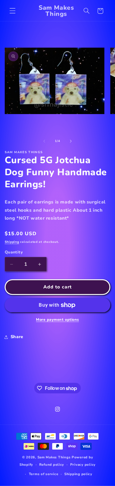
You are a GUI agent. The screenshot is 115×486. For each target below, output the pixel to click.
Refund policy (51, 464)
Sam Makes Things (54, 457)
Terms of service (43, 474)
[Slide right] (70, 141)
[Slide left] (44, 141)
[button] (12, 11)
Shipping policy (78, 474)
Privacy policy (83, 464)
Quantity (14, 252)
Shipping (12, 242)
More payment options (57, 319)
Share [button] (17, 337)
